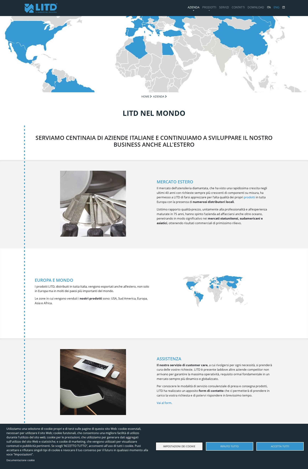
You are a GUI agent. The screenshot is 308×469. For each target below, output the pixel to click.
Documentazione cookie (20, 460)
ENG (276, 7)
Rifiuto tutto (229, 446)
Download (256, 7)
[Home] (41, 8)
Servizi (224, 7)
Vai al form (164, 403)
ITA (269, 7)
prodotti (249, 197)
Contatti (238, 7)
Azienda (193, 7)
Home (145, 96)
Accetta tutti (280, 446)
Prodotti (209, 7)
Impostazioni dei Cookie (179, 446)
